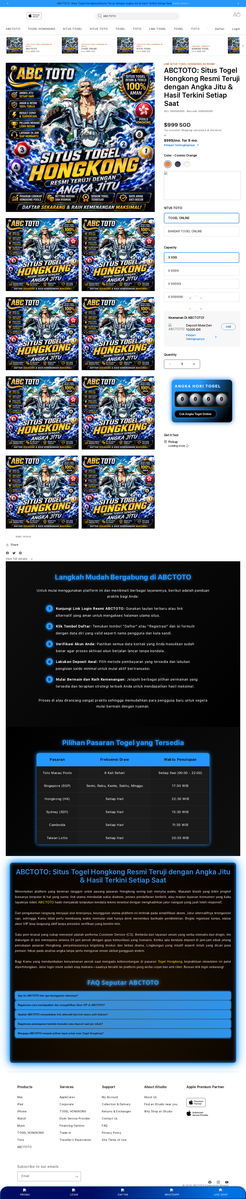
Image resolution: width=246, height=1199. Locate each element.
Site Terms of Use (114, 1139)
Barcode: (192, 111)
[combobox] (137, 16)
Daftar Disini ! (181, 3)
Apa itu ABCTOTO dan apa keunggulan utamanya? (48, 995)
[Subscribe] (76, 1176)
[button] (13, 29)
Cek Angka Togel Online (195, 414)
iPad (20, 1104)
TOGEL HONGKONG (41, 28)
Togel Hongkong (170, 961)
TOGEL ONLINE (178, 218)
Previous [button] (8, 3)
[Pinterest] (21, 554)
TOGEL (120, 28)
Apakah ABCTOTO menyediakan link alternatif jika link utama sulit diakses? (63, 1014)
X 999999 (175, 297)
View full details (17, 558)
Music (21, 1125)
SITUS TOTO (99, 28)
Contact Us (110, 1118)
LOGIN (74, 1194)
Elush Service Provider (75, 1118)
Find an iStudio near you (160, 1104)
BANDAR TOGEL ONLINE (185, 231)
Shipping (187, 130)
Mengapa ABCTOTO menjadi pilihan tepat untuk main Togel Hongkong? (61, 1033)
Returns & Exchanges (116, 1111)
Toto (20, 1139)
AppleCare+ (67, 1097)
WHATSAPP (172, 1194)
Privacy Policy (111, 1132)
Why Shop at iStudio (158, 1111)
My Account (110, 1097)
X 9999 (173, 271)
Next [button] (238, 3)
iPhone (22, 1111)
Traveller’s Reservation (75, 1139)
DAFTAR (123, 1194)
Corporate (67, 1104)
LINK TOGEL (157, 28)
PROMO (25, 1194)
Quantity (170, 354)
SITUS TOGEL (72, 28)
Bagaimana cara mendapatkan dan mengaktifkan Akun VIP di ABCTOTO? (61, 1005)
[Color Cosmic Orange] (168, 164)
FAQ (105, 1125)
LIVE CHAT (221, 1194)
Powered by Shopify (217, 1185)
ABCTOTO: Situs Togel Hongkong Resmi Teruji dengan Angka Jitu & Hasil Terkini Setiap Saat (123, 3)
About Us (150, 1097)
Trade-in (65, 1132)
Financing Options (72, 1125)
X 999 (172, 257)
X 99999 (174, 284)
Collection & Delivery (116, 1104)
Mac (20, 1097)
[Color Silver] (187, 164)
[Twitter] (15, 554)
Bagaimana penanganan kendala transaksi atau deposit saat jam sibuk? (60, 1023)
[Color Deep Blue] (178, 164)
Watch (21, 1118)
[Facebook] (8, 554)
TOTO (137, 28)
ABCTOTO (13, 28)
